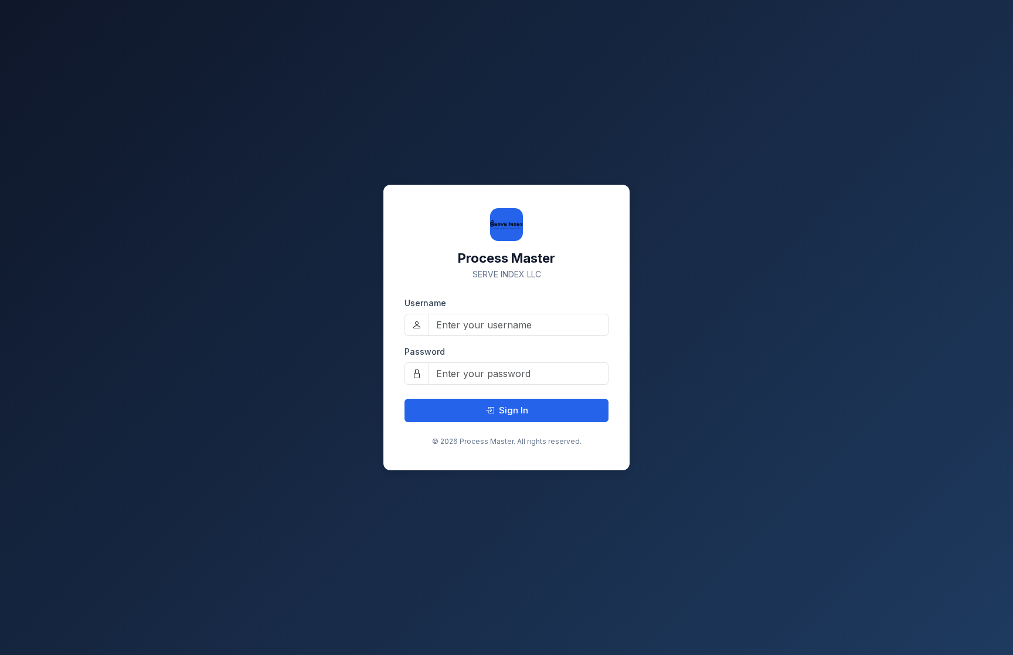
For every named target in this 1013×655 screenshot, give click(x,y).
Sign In (513, 410)
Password (424, 352)
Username (425, 303)
